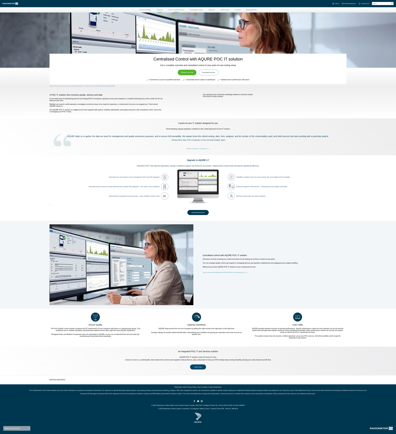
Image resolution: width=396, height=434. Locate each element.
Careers (337, 3)
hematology (336, 390)
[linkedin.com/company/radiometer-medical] (202, 402)
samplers (173, 390)
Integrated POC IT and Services (82, 86)
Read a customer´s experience (197, 148)
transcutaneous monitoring (160, 390)
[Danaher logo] (198, 422)
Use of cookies (202, 387)
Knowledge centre (196, 10)
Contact (237, 10)
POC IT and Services (176, 10)
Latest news (224, 10)
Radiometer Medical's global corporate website (252, 390)
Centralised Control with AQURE (104, 86)
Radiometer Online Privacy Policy (185, 387)
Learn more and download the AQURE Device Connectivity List (224, 272)
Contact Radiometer (214, 387)
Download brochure (208, 72)
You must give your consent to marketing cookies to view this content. (228, 95)
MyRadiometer (251, 10)
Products (159, 10)
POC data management (184, 390)
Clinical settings (145, 10)
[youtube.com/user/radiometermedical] (198, 402)
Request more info (187, 72)
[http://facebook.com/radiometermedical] (194, 402)
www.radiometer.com (275, 390)
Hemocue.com (362, 390)
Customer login (365, 3)
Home (51, 86)
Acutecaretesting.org (350, 3)
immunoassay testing (144, 390)
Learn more (198, 367)
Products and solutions (62, 86)
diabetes (346, 390)
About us (211, 10)
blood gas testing (124, 390)
